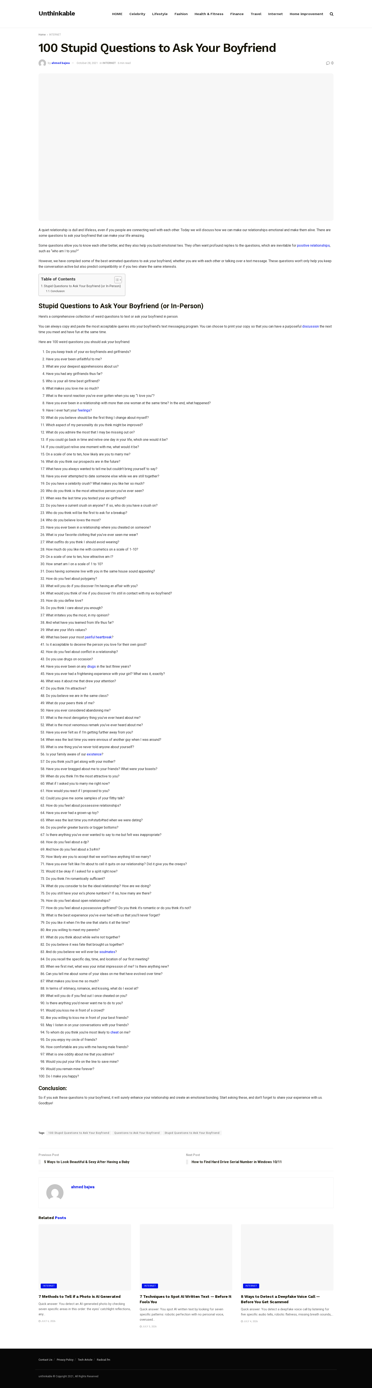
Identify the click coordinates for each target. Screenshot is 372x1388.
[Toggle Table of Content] (116, 279)
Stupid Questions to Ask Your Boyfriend (192, 1132)
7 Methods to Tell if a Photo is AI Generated (79, 1296)
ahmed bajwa (60, 63)
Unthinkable (57, 13)
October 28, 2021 (87, 63)
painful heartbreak (98, 637)
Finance (237, 14)
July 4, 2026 (250, 1321)
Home (42, 34)
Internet (275, 14)
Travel (256, 14)
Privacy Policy (65, 1359)
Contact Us (45, 1359)
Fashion (181, 14)
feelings (84, 410)
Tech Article (85, 1359)
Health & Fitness (209, 14)
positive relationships (313, 245)
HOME (117, 14)
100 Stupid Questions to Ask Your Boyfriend (78, 1132)
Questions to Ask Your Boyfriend (137, 1132)
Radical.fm (103, 1359)
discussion (310, 326)
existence (94, 754)
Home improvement (306, 14)
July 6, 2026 (47, 1321)
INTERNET (55, 34)
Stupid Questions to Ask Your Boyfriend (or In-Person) (82, 286)
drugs (91, 666)
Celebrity (137, 14)
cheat (114, 1032)
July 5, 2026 (149, 1326)
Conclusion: (58, 291)
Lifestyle (160, 14)
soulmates (107, 952)
